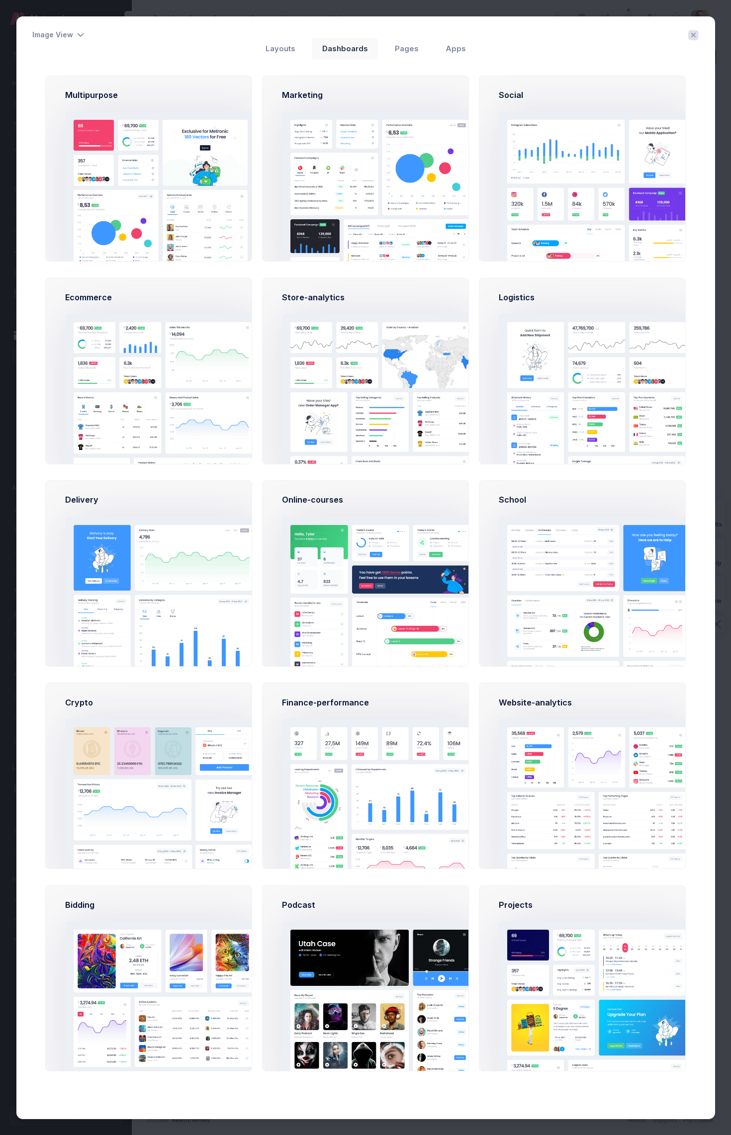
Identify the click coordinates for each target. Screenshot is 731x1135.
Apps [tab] (456, 48)
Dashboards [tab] (345, 48)
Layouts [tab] (280, 48)
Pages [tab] (407, 48)
